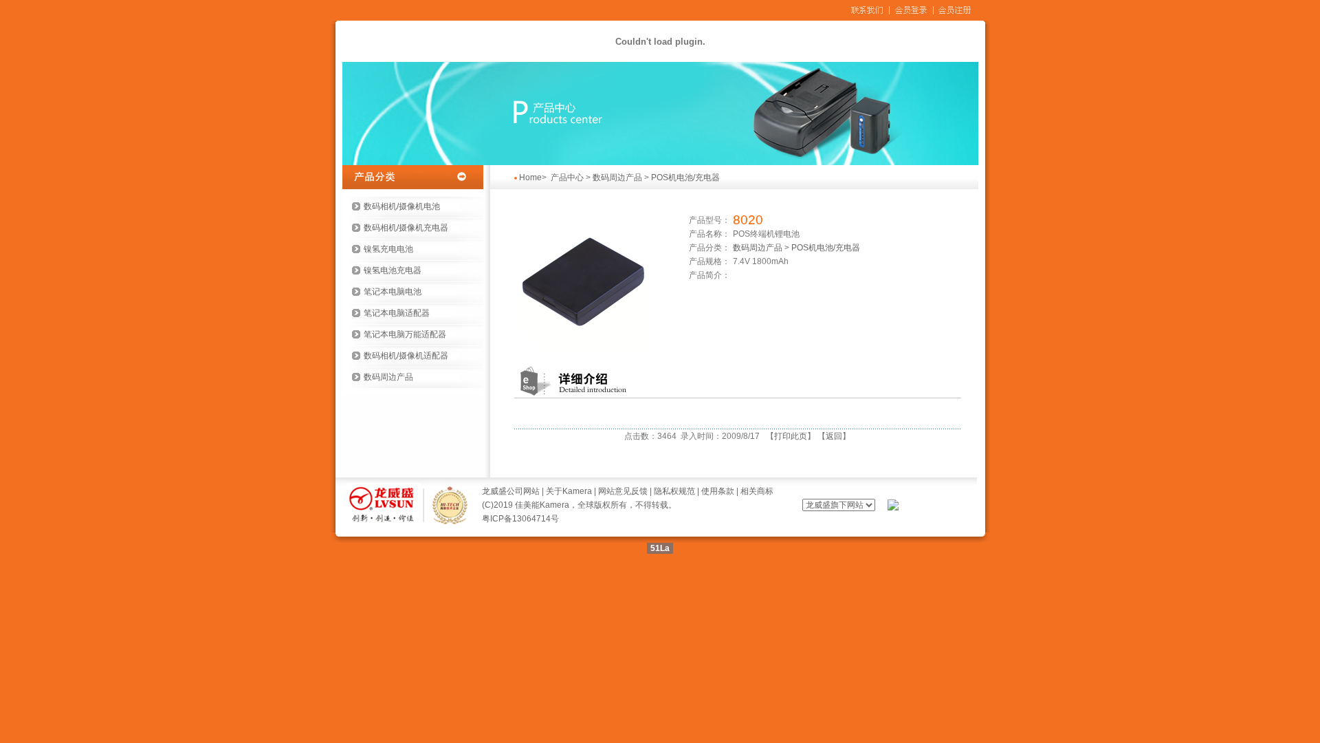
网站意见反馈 (623, 491)
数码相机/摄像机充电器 (406, 228)
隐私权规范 (674, 491)
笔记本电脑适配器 (397, 313)
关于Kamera (569, 491)
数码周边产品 (388, 377)
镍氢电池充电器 (392, 270)
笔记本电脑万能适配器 (405, 334)
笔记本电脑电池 (392, 292)
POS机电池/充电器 (685, 177)
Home (530, 177)
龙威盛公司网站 (511, 491)
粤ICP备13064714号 (520, 519)
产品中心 (567, 177)
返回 (834, 436)
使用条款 (717, 491)
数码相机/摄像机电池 (402, 206)
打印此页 (790, 436)
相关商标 (756, 491)
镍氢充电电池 (388, 249)
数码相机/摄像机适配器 (406, 355)
